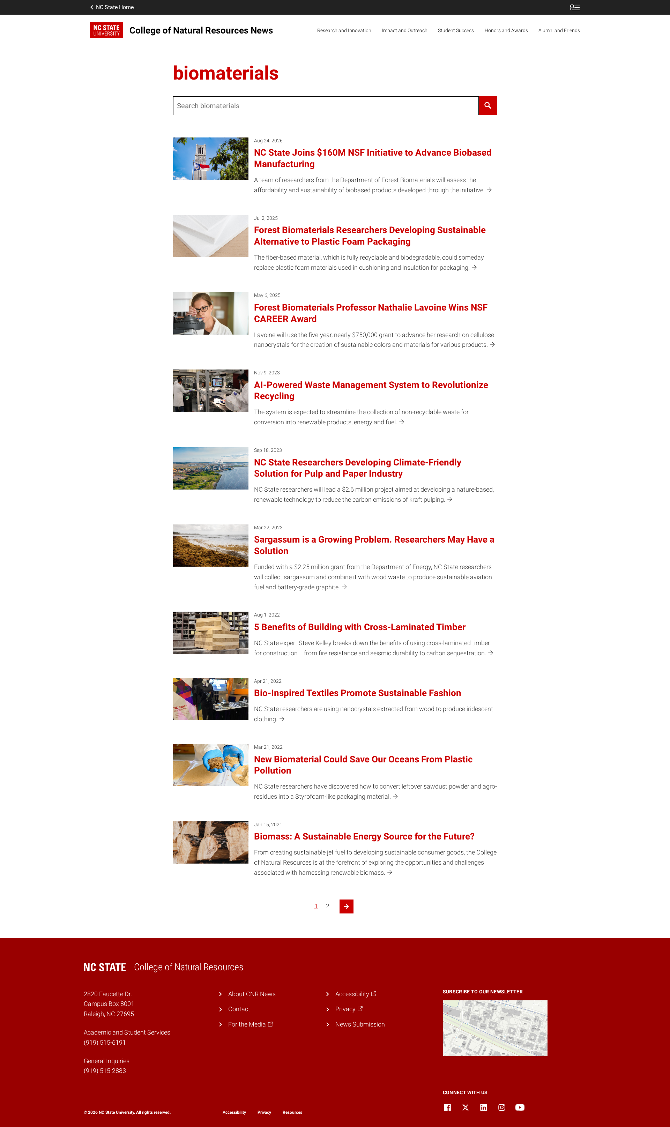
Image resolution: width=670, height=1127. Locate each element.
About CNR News (252, 994)
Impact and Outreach (404, 30)
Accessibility (234, 1112)
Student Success (456, 30)
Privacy (264, 1112)
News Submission (360, 1024)
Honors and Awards (506, 30)
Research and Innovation (344, 30)
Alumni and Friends (559, 30)
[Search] (488, 105)
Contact (239, 1009)
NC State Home (115, 7)
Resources (292, 1112)
